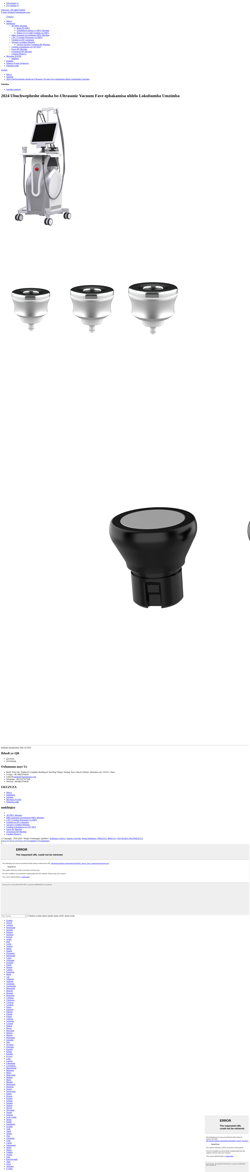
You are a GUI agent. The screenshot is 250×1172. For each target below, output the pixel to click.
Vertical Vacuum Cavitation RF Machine (33, 44)
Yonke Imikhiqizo (89, 838)
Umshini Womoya (18, 54)
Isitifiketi (15, 58)
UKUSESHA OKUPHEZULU (130, 838)
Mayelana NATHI (13, 56)
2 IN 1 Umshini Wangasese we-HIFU (27, 37)
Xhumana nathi (12, 66)
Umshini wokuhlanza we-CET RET (26, 47)
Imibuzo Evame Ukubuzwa (17, 63)
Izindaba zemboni (13, 89)
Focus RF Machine (19, 49)
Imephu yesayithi (74, 838)
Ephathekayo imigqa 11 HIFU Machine (33, 30)
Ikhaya (9, 21)
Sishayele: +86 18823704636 (13, 10)
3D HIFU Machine (19, 26)
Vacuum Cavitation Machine (23, 42)
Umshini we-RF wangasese (22, 40)
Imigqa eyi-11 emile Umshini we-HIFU (33, 33)
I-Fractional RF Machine (21, 51)
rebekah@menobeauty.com (25, 777)
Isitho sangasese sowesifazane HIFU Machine (30, 35)
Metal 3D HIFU (23, 28)
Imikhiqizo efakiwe (58, 838)
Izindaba (9, 61)
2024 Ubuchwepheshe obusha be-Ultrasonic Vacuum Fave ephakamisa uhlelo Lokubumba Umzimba (47, 79)
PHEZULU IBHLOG (106, 838)
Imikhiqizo (10, 23)
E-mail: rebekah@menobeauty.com (15, 12)
